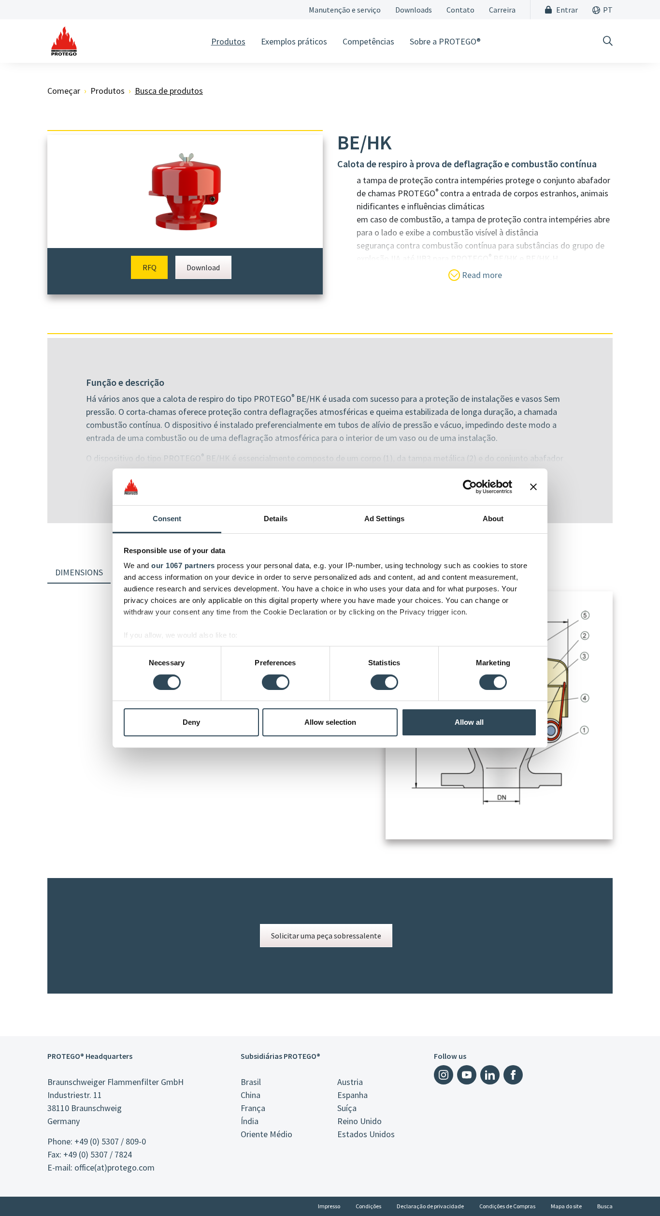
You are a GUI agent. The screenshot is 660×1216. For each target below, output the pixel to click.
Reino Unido (359, 1121)
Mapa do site (566, 1206)
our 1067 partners (183, 565)
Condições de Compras (507, 1206)
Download (203, 267)
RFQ (150, 267)
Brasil (251, 1081)
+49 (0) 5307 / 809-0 (110, 1141)
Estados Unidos (366, 1134)
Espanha (352, 1094)
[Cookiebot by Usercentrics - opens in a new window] (470, 487)
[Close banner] (533, 486)
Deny (191, 722)
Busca (605, 1206)
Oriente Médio (266, 1134)
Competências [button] (368, 41)
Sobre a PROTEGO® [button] (445, 41)
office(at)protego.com (114, 1167)
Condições (368, 1206)
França (253, 1107)
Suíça (347, 1107)
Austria (350, 1081)
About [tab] (493, 518)
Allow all (469, 722)
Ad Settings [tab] (384, 518)
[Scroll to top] (633, 1189)
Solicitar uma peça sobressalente (326, 935)
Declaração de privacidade (430, 1206)
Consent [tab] (167, 518)
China (250, 1094)
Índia (249, 1121)
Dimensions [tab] (79, 572)
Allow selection (330, 722)
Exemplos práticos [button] (294, 41)
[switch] (275, 682)
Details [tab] (275, 518)
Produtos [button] (228, 41)
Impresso (329, 1206)
